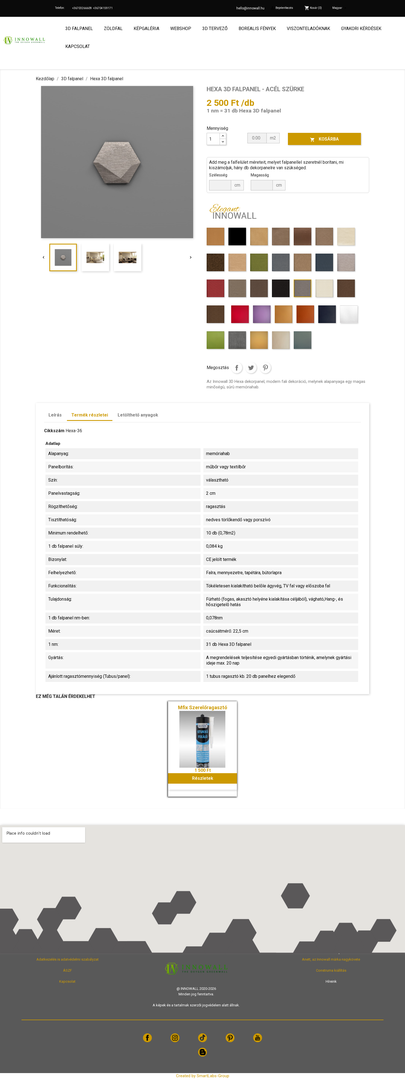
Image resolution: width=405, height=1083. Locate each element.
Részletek (202, 778)
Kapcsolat (67, 981)
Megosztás (236, 368)
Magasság (260, 175)
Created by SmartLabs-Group (202, 1075)
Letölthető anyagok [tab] (138, 415)
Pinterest (265, 368)
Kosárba (324, 139)
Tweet (250, 368)
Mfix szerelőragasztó (202, 707)
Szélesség (218, 175)
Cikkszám (54, 430)
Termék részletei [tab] (89, 415)
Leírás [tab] (55, 415)
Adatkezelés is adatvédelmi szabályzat (67, 959)
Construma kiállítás (331, 970)
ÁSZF (67, 970)
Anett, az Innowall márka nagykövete (331, 959)
